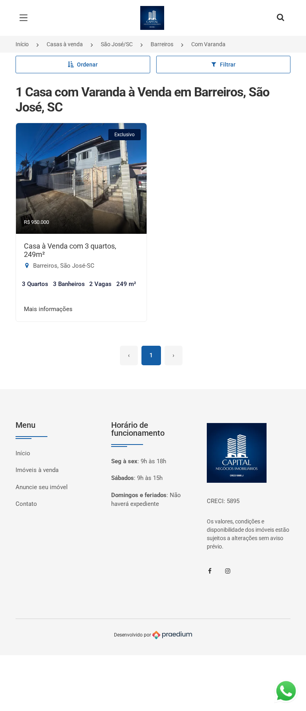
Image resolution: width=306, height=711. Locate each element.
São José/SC (117, 44)
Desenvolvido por (133, 635)
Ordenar (87, 64)
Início (22, 44)
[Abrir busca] (280, 18)
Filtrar (227, 64)
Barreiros (162, 44)
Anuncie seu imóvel (42, 487)
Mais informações (48, 309)
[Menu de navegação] (25, 18)
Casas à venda (65, 44)
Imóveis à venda (37, 470)
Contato (26, 503)
